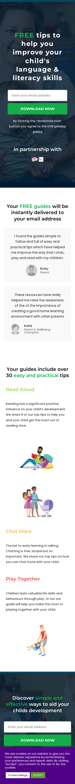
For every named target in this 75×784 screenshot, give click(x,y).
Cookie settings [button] (18, 775)
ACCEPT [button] (38, 775)
